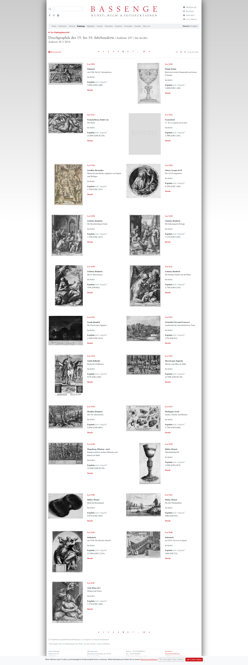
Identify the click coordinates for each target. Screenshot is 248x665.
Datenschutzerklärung (172, 654)
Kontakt (137, 26)
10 (144, 51)
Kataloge (81, 26)
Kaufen (100, 26)
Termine (72, 26)
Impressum (168, 651)
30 (181, 52)
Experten (118, 26)
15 (177, 52)
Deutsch (186, 26)
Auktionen (62, 26)
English (194, 26)
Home (54, 26)
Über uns (146, 26)
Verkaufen (109, 26)
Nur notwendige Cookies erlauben (171, 660)
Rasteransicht (56, 52)
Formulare (128, 26)
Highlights (91, 26)
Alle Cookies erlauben (194, 660)
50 (185, 52)
